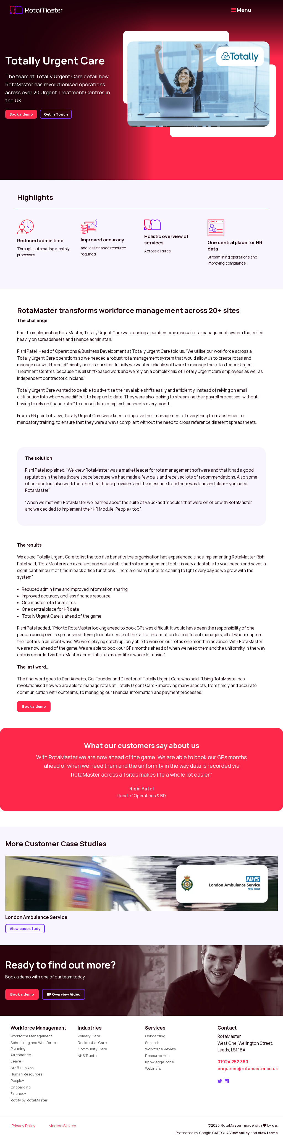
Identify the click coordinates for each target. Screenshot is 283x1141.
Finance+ (18, 1093)
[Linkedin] (227, 1081)
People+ (17, 1080)
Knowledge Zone (159, 1061)
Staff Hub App (22, 1067)
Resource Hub (157, 1055)
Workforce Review (160, 1048)
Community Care (92, 1048)
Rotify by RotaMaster (29, 1100)
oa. (275, 1125)
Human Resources (26, 1074)
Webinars (153, 1068)
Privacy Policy (23, 1125)
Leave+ (17, 1061)
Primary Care (89, 1035)
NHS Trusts (87, 1055)
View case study (25, 928)
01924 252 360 (233, 1062)
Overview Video (65, 994)
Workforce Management (31, 1035)
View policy (239, 1132)
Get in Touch (56, 114)
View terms (268, 1132)
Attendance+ (22, 1054)
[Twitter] (220, 1081)
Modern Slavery (62, 1125)
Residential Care (92, 1042)
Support (152, 1042)
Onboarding (21, 1087)
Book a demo (21, 114)
